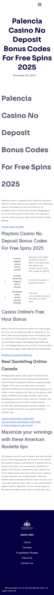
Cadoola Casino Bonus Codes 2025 (17, 418)
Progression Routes (27, 552)
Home (27, 542)
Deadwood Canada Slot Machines (16, 355)
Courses (27, 547)
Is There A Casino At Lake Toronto (17, 425)
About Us (27, 557)
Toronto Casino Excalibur (12, 226)
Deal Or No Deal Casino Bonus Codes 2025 (21, 422)
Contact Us (27, 563)
